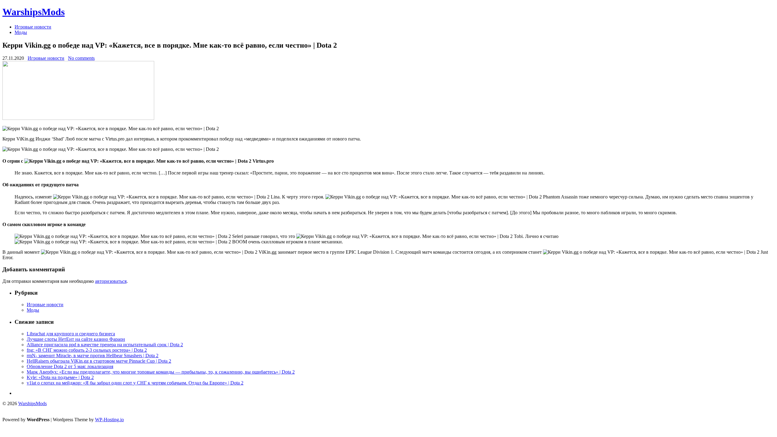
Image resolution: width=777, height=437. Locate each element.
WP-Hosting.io (109, 419)
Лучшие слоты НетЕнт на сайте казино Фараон (76, 339)
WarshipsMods (33, 11)
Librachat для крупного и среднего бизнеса (71, 333)
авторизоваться (111, 281)
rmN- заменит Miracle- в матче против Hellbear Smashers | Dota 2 (92, 355)
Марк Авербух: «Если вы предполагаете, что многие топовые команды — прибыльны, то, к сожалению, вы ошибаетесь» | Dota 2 (161, 371)
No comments (81, 58)
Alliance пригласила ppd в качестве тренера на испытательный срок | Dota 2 (105, 344)
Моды (21, 32)
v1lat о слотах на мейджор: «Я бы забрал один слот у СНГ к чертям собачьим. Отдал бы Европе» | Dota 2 (135, 382)
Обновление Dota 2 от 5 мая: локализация (70, 366)
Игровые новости (33, 26)
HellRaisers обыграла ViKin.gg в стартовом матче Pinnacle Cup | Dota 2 (99, 361)
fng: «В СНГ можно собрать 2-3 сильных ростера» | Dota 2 (87, 350)
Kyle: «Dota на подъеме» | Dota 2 (60, 377)
